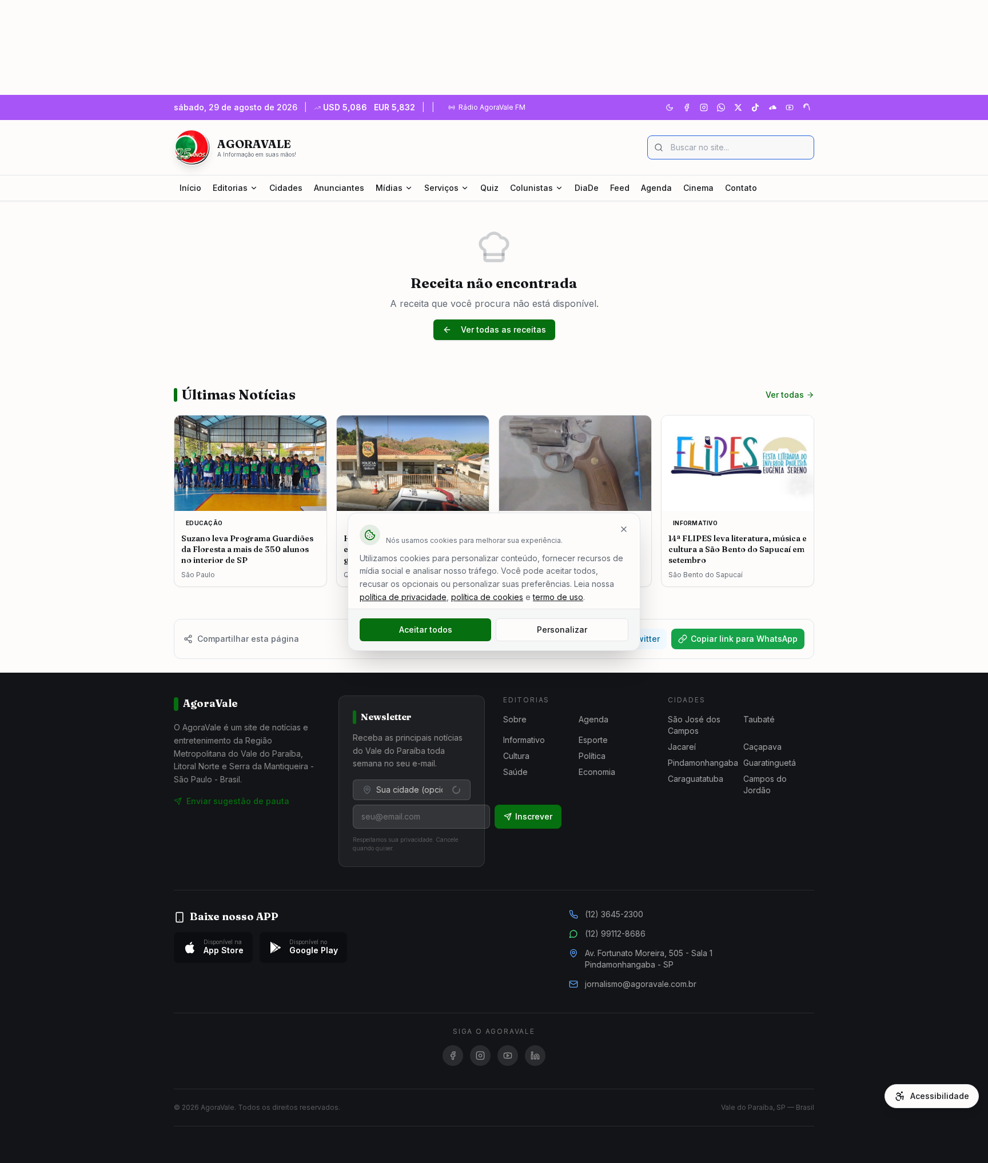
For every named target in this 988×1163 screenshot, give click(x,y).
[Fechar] (624, 529)
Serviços (441, 188)
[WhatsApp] (721, 107)
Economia (597, 772)
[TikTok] (755, 107)
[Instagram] (703, 107)
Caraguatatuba (695, 779)
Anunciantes (339, 188)
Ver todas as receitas (503, 329)
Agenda (656, 188)
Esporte (593, 740)
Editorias (230, 188)
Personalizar (562, 629)
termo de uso (558, 597)
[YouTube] (789, 107)
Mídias (389, 188)
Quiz (489, 188)
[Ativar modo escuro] (669, 107)
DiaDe (587, 188)
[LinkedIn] (535, 1055)
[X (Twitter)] (738, 107)
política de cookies (487, 597)
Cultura (516, 756)
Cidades (285, 188)
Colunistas (531, 188)
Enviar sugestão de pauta (237, 801)
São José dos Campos (694, 725)
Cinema (698, 188)
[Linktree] (806, 107)
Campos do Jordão (765, 784)
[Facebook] (686, 107)
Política (592, 756)
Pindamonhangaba (703, 763)
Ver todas (785, 394)
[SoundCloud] (772, 107)
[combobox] (412, 790)
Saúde (515, 772)
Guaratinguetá (769, 763)
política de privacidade (403, 597)
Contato (741, 188)
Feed (620, 188)
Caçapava (762, 747)
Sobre (515, 719)
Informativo (524, 740)
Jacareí (682, 747)
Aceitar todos (425, 629)
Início (190, 188)
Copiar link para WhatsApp (744, 639)
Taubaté (759, 719)
